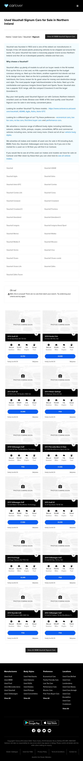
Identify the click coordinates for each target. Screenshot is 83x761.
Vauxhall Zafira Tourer (14, 275)
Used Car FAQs (28, 752)
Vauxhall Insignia (12, 225)
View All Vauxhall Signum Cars (61, 36)
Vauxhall (27, 37)
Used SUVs (28, 683)
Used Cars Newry (69, 687)
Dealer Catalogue (12, 752)
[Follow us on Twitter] (44, 731)
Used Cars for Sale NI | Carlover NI (13, 5)
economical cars (63, 117)
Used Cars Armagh (70, 690)
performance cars (53, 120)
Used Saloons (29, 680)
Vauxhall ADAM (50, 168)
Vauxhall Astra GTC (13, 184)
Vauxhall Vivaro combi (52, 258)
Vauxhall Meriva (12, 234)
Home (8, 37)
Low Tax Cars (48, 683)
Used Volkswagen (11, 694)
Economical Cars (49, 676)
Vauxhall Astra (49, 176)
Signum (35, 37)
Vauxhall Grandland (13, 217)
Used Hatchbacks (30, 676)
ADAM (22, 111)
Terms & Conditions (58, 752)
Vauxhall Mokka (50, 234)
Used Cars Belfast (69, 676)
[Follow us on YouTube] (49, 731)
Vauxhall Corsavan (13, 201)
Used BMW (8, 680)
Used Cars (17, 37)
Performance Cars (50, 687)
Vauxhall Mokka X (13, 242)
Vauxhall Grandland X (52, 217)
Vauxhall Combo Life (14, 193)
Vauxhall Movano (50, 242)
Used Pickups (29, 690)
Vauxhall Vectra (12, 250)
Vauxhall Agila (11, 176)
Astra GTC (41, 111)
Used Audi (8, 676)
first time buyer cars (33, 120)
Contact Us (73, 752)
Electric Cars (48, 690)
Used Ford (8, 683)
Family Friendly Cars (50, 680)
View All (7, 698)
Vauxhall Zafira (49, 266)
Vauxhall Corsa (50, 193)
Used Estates (28, 687)
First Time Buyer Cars (51, 694)
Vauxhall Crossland (51, 201)
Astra (33, 111)
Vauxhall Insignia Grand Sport (55, 225)
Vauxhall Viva (49, 250)
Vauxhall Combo (50, 184)
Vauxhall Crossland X (14, 209)
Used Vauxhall (9, 690)
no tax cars (19, 120)
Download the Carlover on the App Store (50, 722)
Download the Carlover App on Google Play (32, 722)
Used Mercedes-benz (12, 687)
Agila (28, 111)
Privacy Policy (42, 752)
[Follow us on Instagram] (38, 731)
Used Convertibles (31, 694)
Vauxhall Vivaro (12, 258)
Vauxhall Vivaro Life (14, 266)
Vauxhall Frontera (51, 209)
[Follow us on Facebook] (33, 731)
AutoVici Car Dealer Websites (41, 757)
